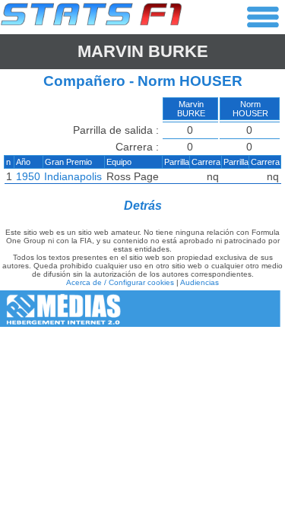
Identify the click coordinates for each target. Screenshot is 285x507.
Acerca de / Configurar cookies (120, 282)
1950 (28, 176)
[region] (142, 144)
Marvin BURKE (143, 51)
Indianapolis (73, 176)
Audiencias (199, 282)
